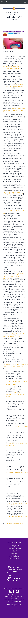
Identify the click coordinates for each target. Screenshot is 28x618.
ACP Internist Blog (14, 545)
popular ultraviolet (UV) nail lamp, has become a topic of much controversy (13, 86)
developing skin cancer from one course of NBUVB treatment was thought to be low (14, 212)
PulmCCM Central (14, 558)
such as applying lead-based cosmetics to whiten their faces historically (13, 66)
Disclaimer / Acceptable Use (14, 604)
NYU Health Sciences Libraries (14, 573)
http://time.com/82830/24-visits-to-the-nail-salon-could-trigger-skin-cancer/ (15, 394)
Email (22, 523)
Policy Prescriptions (14, 556)
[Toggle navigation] (25, 2)
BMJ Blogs (14, 546)
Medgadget (14, 555)
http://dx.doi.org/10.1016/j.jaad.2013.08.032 (17, 426)
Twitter (10, 523)
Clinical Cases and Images (14, 548)
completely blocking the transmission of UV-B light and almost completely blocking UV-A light (13, 335)
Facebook (16, 523)
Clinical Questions (12, 31)
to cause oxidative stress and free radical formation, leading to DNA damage (14, 110)
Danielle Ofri (14, 550)
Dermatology (20, 31)
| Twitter (12, 33)
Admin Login (14, 605)
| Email (5, 35)
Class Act (5, 31)
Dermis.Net (14, 551)
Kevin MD (14, 553)
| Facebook (17, 33)
